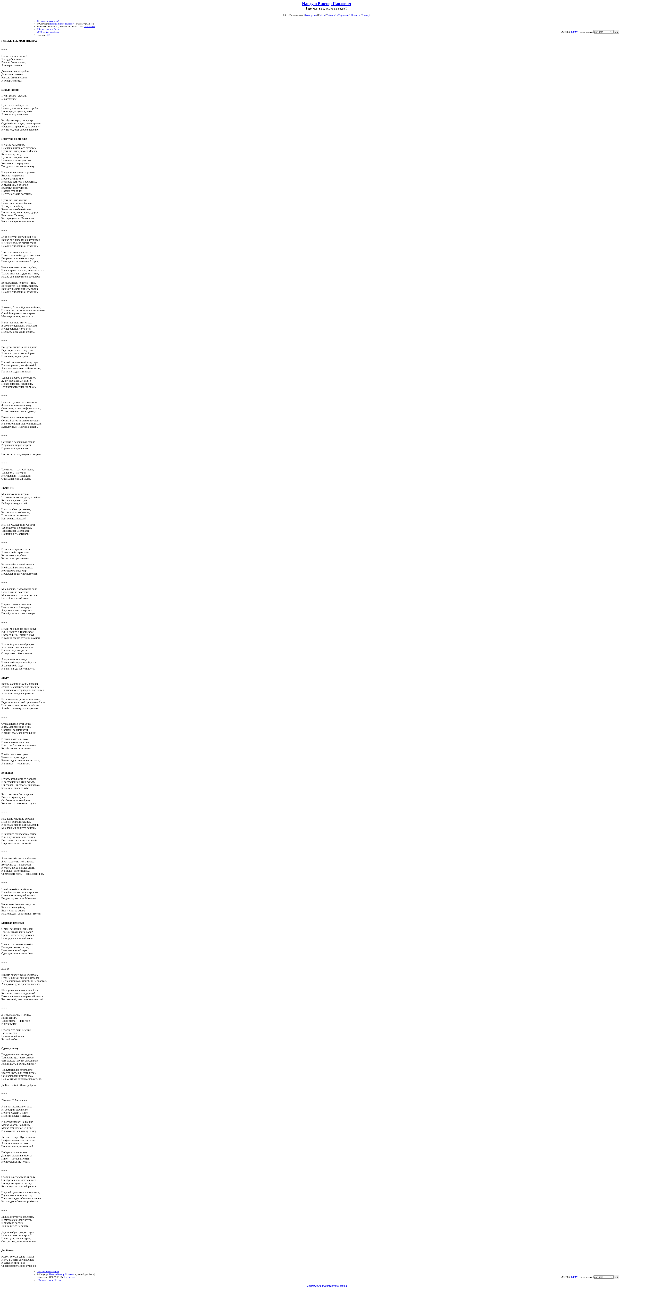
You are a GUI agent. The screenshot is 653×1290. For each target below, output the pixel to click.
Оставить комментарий (48, 21)
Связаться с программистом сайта (326, 1285)
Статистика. (89, 26)
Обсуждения (343, 15)
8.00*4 (575, 31)
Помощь (366, 15)
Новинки (355, 15)
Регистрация (311, 15)
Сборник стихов (45, 29)
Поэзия (57, 29)
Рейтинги (331, 15)
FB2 (48, 35)
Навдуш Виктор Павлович (326, 3)
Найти (322, 15)
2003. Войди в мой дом (48, 32)
